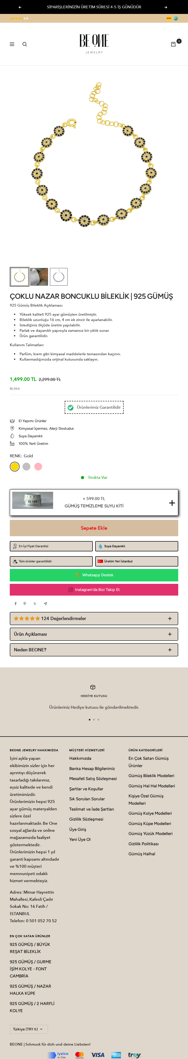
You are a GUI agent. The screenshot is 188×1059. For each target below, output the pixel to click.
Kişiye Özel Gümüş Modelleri (146, 799)
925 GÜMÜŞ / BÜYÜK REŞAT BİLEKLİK (30, 948)
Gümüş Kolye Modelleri (150, 813)
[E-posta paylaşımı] (46, 603)
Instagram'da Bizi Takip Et (97, 589)
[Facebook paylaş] (17, 603)
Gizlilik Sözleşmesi (86, 819)
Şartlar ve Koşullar (86, 788)
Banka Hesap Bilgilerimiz (92, 768)
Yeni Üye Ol (80, 839)
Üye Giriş (77, 829)
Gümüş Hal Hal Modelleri (152, 785)
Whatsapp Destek (97, 575)
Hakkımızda (80, 758)
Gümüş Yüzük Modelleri (151, 833)
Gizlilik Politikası (144, 843)
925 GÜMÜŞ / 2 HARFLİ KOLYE (32, 1007)
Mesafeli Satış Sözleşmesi (93, 778)
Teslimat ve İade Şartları (91, 809)
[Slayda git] (89, 719)
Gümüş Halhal (142, 853)
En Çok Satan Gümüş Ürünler (149, 762)
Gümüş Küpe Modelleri (150, 823)
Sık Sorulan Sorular (87, 798)
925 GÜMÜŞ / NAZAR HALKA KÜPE (30, 990)
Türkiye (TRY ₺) (25, 1029)
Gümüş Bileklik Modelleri (151, 775)
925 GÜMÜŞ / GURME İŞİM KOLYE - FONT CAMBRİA (30, 969)
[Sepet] (174, 44)
